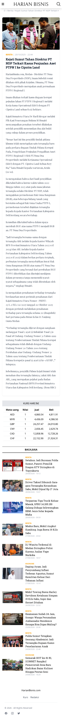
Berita (9, 54)
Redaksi (34, 697)
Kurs (25, 697)
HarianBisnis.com (31, 690)
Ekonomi (29, 563)
